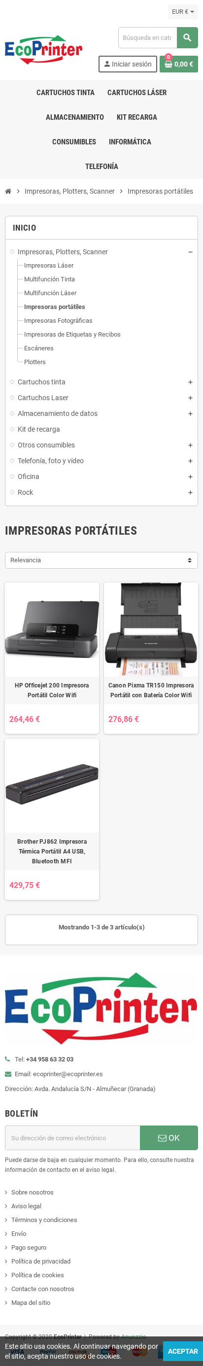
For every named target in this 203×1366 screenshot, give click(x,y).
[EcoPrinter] (43, 49)
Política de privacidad (40, 1261)
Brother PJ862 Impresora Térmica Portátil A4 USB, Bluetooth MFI (52, 851)
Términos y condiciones (44, 1220)
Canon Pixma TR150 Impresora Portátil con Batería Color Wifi (151, 690)
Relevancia (25, 560)
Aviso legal (26, 1206)
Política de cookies (37, 1275)
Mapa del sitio (30, 1302)
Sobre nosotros (32, 1192)
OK (173, 1138)
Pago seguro (28, 1247)
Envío (18, 1233)
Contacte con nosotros (42, 1289)
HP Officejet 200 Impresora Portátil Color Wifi (52, 690)
